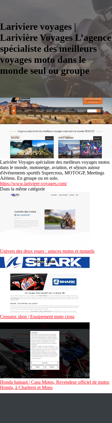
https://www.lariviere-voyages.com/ (33, 183)
